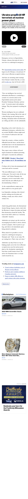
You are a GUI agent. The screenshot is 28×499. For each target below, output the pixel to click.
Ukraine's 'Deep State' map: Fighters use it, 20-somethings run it (14, 160)
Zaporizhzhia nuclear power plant (14, 70)
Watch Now (23, 2)
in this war (8, 82)
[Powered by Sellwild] (24, 383)
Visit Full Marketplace (21, 294)
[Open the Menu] (2, 2)
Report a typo (6, 284)
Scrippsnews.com (19, 264)
